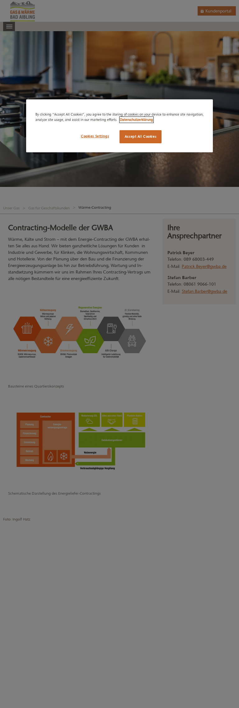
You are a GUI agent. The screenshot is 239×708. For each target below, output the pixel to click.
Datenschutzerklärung (136, 119)
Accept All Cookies (140, 136)
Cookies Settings (95, 136)
